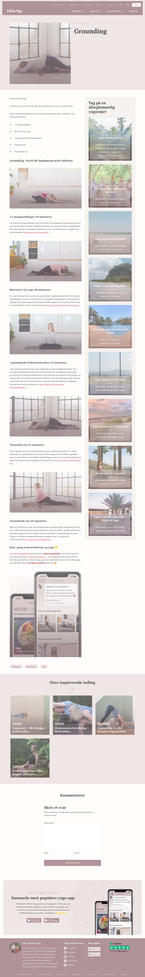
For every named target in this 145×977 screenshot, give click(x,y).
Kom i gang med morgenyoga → (36, 232)
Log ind (136, 4)
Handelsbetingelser (24, 974)
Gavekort (120, 4)
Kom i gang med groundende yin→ (37, 539)
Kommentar (49, 823)
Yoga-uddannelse (108, 974)
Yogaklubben (76, 11)
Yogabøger (87, 4)
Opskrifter (133, 11)
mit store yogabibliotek (20, 553)
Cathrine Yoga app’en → (37, 556)
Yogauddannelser (114, 11)
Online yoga (61, 974)
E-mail (76, 853)
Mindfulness (31, 666)
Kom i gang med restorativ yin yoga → (64, 305)
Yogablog (99, 4)
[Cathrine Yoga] (14, 11)
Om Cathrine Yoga (58, 4)
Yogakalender (74, 4)
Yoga (44, 666)
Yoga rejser (92, 974)
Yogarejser (94, 11)
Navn (46, 853)
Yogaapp (110, 4)
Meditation (16, 666)
